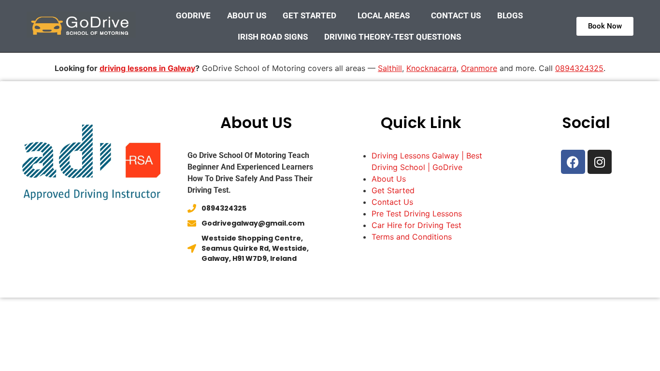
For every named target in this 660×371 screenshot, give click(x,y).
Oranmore (479, 68)
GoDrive (193, 15)
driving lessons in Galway (147, 68)
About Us (246, 15)
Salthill (390, 68)
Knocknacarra (431, 68)
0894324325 (579, 68)
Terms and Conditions (412, 237)
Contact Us (456, 15)
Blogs (510, 15)
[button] (311, 15)
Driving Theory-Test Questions (392, 37)
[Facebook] (573, 162)
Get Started (309, 15)
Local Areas (384, 15)
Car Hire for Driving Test (416, 225)
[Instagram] (600, 162)
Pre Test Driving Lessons (417, 213)
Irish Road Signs (273, 37)
